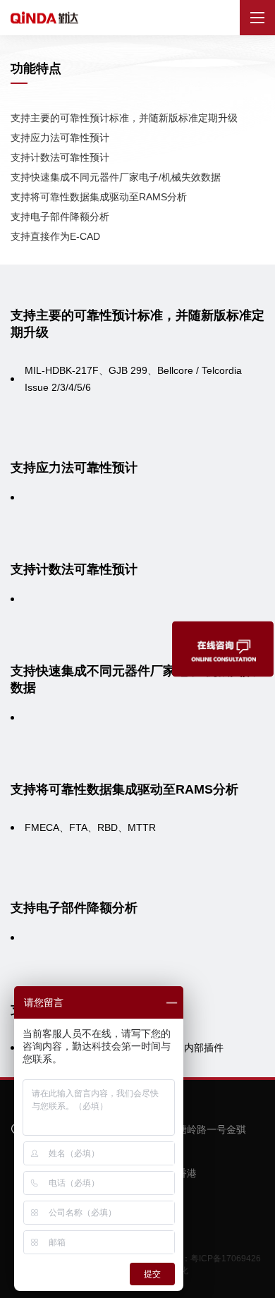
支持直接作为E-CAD (55, 236)
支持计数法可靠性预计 (60, 157)
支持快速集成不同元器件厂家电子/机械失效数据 (116, 177)
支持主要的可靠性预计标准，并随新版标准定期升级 (124, 117)
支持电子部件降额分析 (60, 216)
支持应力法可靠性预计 (60, 137)
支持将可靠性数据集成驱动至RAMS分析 (99, 196)
